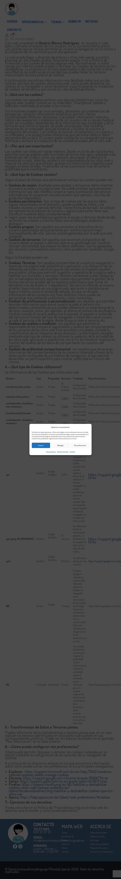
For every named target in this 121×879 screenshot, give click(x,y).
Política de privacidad (62, 452)
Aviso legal (72, 452)
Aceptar (41, 445)
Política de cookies (51, 452)
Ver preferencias (80, 445)
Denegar (60, 445)
